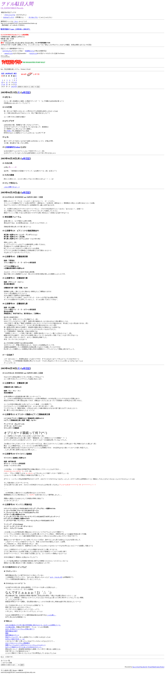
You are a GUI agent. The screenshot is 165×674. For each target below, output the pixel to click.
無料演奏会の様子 (11, 631)
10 (2, 82)
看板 (6, 633)
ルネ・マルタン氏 (56, 577)
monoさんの (8, 53)
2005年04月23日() (11, 92)
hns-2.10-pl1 (136, 667)
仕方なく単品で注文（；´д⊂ (15, 639)
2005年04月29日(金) (11, 192)
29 (14, 86)
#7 (3, 355)
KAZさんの (33, 53)
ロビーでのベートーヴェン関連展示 (17, 643)
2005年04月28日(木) (11, 158)
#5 (3, 147)
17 (2, 84)
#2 (3, 107)
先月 (2, 73)
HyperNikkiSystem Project (156, 667)
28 (12, 86)
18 (4, 84)
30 (16, 86)
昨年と (9, 131)
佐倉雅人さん (29, 51)
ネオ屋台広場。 (10, 627)
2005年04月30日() (11, 368)
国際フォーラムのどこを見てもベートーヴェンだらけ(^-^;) (25, 645)
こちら (15, 21)
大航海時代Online (13, 147)
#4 (3, 137)
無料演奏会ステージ (12, 635)
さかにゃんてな (9, 15)
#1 (3, 97)
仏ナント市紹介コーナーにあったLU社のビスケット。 (24, 647)
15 (14, 82)
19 (6, 84)
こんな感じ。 (51, 615)
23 (16, 84)
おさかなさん (7, 51)
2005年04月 (9, 73)
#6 (3, 304)
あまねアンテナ (8, 17)
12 (6, 82)
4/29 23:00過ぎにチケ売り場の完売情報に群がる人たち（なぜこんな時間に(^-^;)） (33, 625)
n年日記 (26, 92)
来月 (15, 73)
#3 (3, 121)
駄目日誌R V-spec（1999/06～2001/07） (16, 29)
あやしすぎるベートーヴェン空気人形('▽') (19, 629)
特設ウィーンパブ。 (12, 637)
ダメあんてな (33, 17)
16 (16, 82)
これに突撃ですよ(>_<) (11, 187)
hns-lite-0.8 (143, 667)
